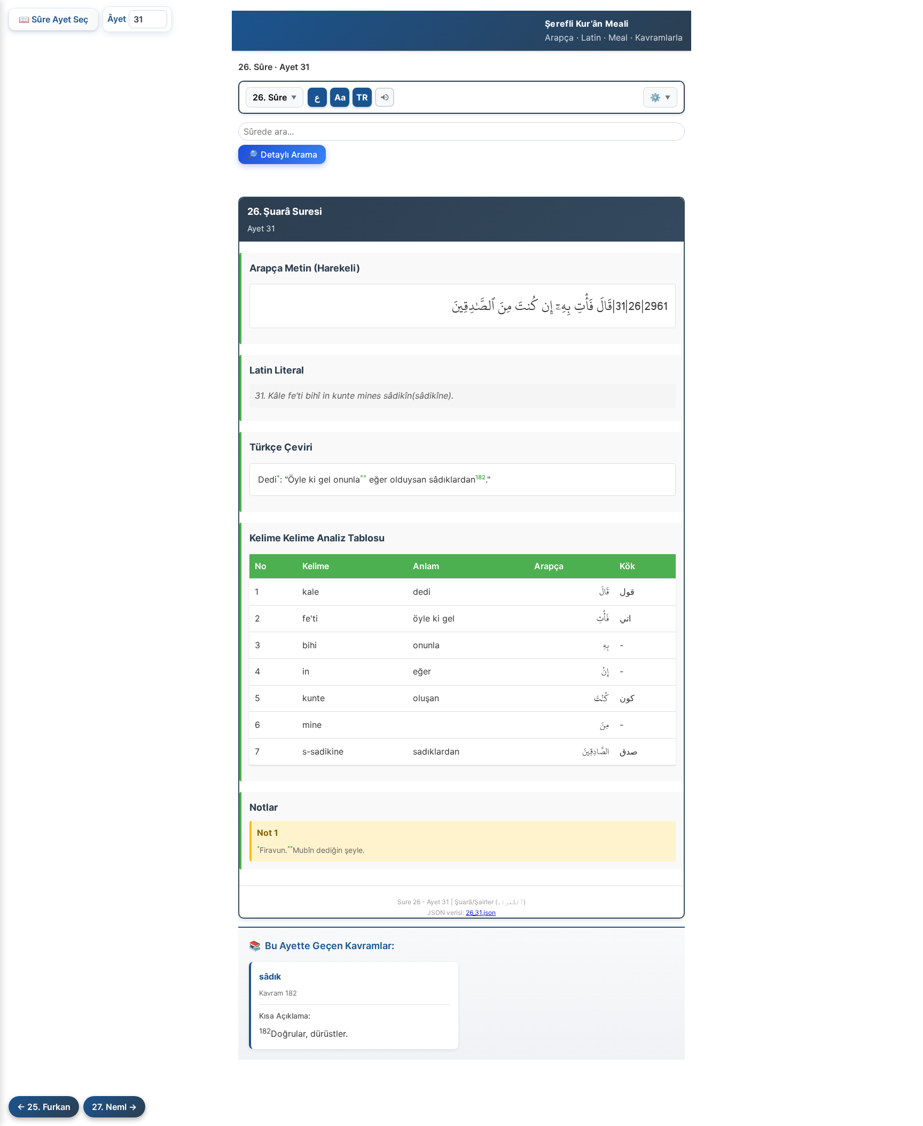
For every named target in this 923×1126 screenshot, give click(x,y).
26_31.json (481, 912)
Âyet (116, 18)
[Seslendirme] (384, 97)
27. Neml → (114, 1106)
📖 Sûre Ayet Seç (53, 19)
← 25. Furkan (44, 1106)
